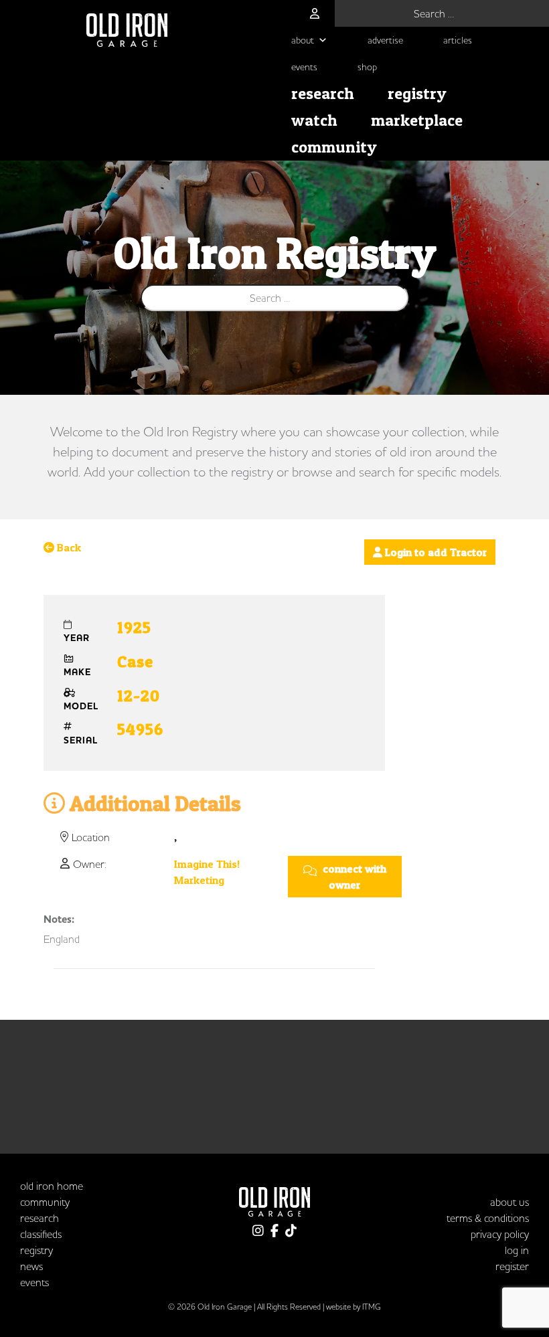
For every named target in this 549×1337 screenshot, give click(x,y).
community (334, 147)
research (322, 93)
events (304, 67)
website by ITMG (353, 1307)
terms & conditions (488, 1218)
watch (314, 120)
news (31, 1266)
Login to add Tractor (434, 552)
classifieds (41, 1234)
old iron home (51, 1185)
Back (67, 547)
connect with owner (353, 876)
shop (367, 67)
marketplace (417, 120)
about (302, 40)
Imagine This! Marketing (207, 872)
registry (417, 93)
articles (457, 40)
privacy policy (500, 1234)
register (512, 1266)
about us (509, 1202)
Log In (517, 1250)
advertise (385, 40)
